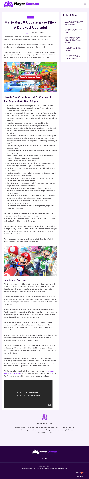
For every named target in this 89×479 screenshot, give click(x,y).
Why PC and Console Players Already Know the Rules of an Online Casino (74, 22)
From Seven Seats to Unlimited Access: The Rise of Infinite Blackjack (73, 57)
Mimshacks (80, 477)
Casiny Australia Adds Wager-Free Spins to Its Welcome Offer (74, 31)
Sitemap (44, 458)
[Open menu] (85, 4)
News (30, 17)
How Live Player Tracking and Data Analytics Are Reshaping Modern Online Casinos (73, 40)
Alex (27, 33)
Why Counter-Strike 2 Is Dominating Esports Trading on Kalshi (73, 49)
